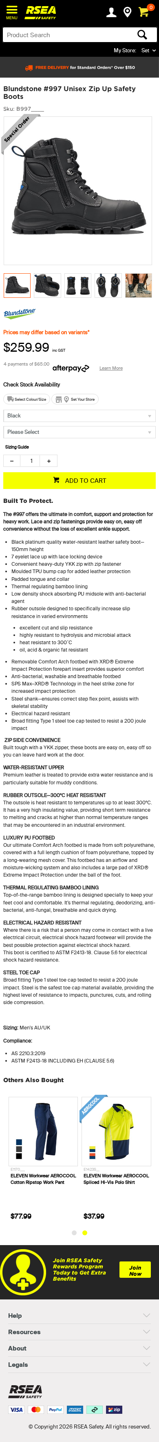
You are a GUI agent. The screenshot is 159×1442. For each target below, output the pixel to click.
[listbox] (79, 416)
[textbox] (63, 34)
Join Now (135, 1271)
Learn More (111, 368)
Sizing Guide (17, 447)
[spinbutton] (30, 461)
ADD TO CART (85, 480)
